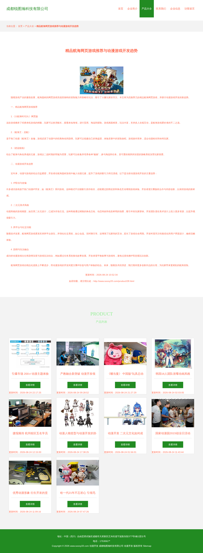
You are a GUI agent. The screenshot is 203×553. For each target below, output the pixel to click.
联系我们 (161, 8)
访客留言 (189, 8)
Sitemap (147, 546)
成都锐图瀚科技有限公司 (27, 8)
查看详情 (30, 385)
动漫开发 (93, 546)
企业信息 (175, 8)
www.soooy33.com (79, 546)
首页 (120, 8)
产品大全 (147, 8)
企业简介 (132, 8)
